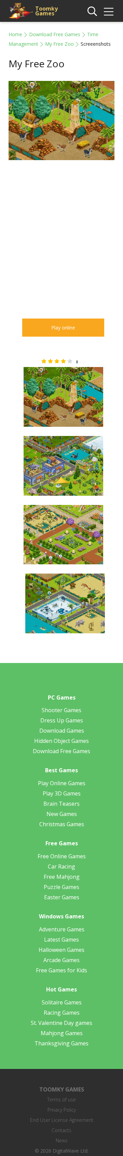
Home (15, 34)
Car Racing (61, 866)
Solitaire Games (62, 1002)
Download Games (61, 730)
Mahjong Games (62, 1033)
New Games (61, 814)
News (62, 1140)
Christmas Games (61, 824)
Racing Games (62, 1012)
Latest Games (61, 939)
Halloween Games (61, 950)
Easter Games (61, 897)
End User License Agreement (61, 1120)
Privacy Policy (61, 1109)
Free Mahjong (62, 876)
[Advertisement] (61, 234)
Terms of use (61, 1099)
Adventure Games (61, 929)
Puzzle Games (61, 887)
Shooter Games (61, 710)
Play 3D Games (62, 793)
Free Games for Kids (61, 970)
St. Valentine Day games (61, 1023)
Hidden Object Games (61, 741)
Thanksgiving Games (61, 1043)
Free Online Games (62, 856)
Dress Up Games (61, 720)
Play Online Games (61, 783)
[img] (108, 11)
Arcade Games (61, 960)
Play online (63, 327)
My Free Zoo (59, 44)
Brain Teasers (61, 803)
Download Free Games (54, 34)
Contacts (61, 1130)
